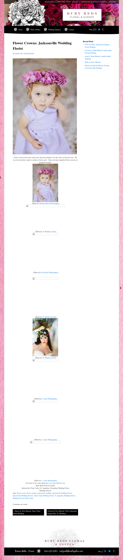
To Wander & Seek (49, 231)
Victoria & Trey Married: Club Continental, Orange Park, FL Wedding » (62, 512)
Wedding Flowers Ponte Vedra (23, 498)
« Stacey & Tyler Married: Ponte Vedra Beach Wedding (26, 512)
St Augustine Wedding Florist (65, 495)
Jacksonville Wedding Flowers (23, 495)
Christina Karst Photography (49, 203)
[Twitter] (99, 30)
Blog (90, 29)
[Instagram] (103, 30)
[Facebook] (95, 30)
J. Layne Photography (49, 398)
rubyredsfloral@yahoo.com (71, 551)
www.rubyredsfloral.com (56, 483)
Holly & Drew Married (93, 62)
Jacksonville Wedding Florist (62, 493)
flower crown (21, 493)
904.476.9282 (50, 551)
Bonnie (31, 53)
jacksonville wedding (44, 493)
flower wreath (31, 493)
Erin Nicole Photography (49, 272)
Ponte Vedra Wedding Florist (44, 495)
